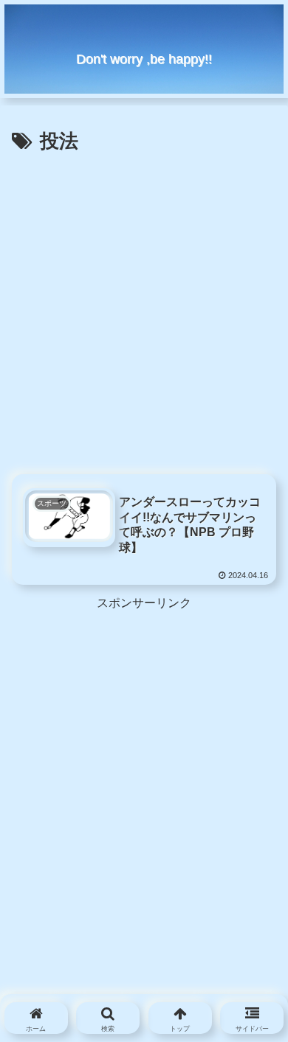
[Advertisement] (144, 310)
